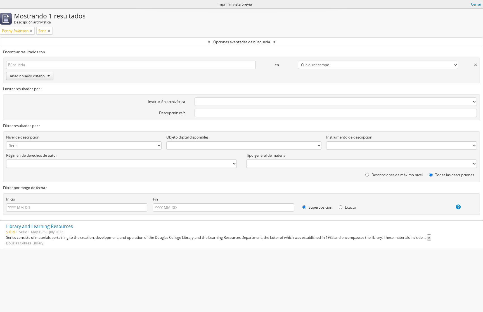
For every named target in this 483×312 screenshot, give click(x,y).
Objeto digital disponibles (187, 137)
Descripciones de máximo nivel (397, 174)
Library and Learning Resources (39, 226)
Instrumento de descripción (349, 137)
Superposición (320, 207)
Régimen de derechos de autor (31, 155)
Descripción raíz (172, 112)
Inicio (10, 199)
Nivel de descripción (22, 137)
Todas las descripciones (454, 174)
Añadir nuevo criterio (27, 75)
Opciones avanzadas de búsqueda (241, 41)
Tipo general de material (266, 155)
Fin (155, 199)
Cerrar (476, 4)
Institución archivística (166, 101)
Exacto (350, 207)
